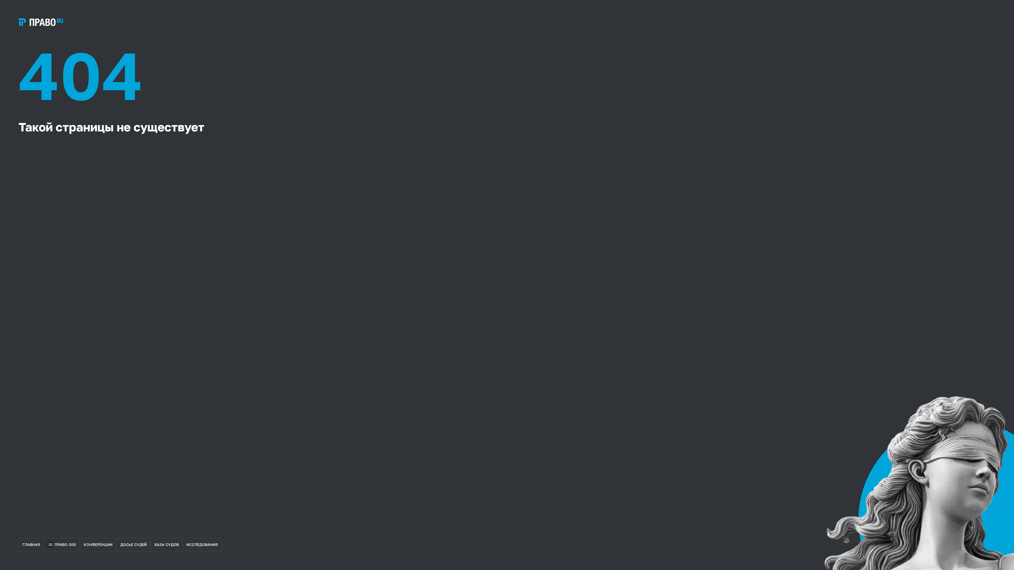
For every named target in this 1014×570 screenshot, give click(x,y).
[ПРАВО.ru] (40, 22)
